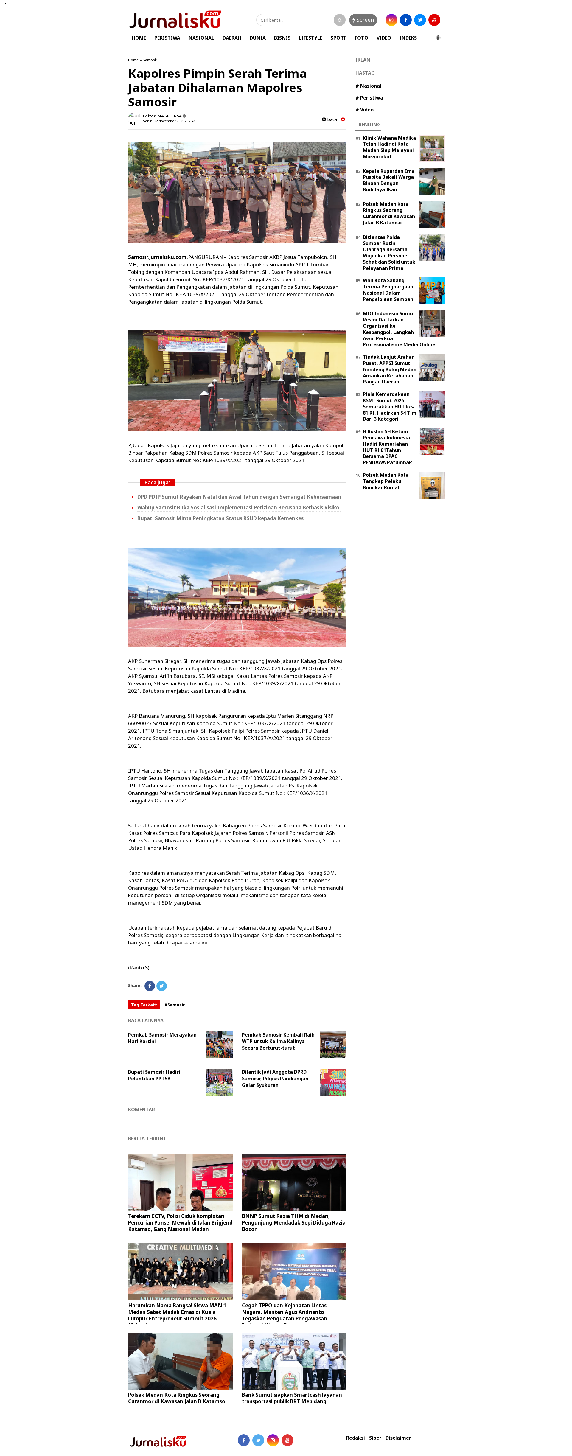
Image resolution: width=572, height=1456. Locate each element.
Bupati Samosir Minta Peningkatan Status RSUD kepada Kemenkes (220, 518)
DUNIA (258, 38)
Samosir (150, 60)
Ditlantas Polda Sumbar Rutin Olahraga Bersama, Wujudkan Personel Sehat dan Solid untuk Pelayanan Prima (389, 252)
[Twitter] (161, 986)
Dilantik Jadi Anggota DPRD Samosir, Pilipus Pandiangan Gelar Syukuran (275, 1078)
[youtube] (434, 20)
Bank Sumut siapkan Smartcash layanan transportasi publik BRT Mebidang (292, 1398)
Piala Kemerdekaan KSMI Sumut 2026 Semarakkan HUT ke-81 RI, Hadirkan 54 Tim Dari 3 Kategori (389, 406)
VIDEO (384, 38)
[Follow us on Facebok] (244, 1440)
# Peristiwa (369, 97)
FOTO (361, 38)
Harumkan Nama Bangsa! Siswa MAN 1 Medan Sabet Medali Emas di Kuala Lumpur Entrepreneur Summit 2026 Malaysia (177, 1315)
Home (133, 60)
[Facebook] (149, 986)
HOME (139, 38)
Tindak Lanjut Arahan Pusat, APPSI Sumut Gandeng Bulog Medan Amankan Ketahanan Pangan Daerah (389, 369)
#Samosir (174, 1005)
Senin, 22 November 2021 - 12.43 (169, 121)
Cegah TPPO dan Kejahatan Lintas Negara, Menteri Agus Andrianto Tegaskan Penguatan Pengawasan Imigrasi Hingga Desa (284, 1315)
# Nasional (368, 86)
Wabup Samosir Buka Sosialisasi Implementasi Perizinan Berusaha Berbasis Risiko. (239, 507)
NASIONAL (201, 38)
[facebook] (406, 20)
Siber (375, 1438)
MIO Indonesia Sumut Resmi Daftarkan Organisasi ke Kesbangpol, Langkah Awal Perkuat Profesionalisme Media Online (399, 329)
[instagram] (391, 20)
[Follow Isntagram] (273, 1440)
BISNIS (282, 38)
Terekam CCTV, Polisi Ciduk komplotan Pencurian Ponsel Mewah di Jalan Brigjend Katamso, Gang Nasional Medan (180, 1223)
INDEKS (408, 38)
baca (331, 119)
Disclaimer (398, 1438)
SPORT (338, 38)
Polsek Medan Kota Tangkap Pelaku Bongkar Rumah (386, 481)
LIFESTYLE (310, 38)
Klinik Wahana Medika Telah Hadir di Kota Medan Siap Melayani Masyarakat (389, 147)
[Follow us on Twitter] (258, 1440)
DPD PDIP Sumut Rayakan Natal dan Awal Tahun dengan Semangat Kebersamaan (239, 496)
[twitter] (420, 20)
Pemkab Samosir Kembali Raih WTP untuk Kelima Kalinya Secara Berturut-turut (278, 1041)
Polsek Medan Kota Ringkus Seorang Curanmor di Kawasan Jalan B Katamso (176, 1398)
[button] (438, 35)
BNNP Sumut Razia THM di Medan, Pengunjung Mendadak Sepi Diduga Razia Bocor (294, 1223)
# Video (364, 109)
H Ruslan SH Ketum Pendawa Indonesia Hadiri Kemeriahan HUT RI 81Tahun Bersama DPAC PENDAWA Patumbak (387, 447)
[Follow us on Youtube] (287, 1440)
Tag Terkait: (144, 1005)
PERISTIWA (167, 38)
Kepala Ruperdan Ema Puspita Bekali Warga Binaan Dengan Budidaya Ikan (389, 180)
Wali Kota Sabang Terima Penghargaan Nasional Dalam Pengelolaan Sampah (388, 289)
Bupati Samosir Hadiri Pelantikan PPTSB (154, 1075)
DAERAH (232, 38)
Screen (364, 19)
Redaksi (355, 1438)
